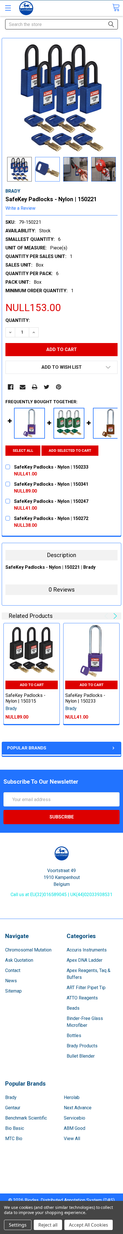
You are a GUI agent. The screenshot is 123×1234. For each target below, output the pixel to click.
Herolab (72, 1097)
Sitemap (13, 991)
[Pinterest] (58, 387)
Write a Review (20, 208)
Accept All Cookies (88, 1225)
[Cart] (116, 7)
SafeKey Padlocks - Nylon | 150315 (25, 698)
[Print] (34, 387)
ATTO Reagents (82, 998)
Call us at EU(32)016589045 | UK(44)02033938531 (61, 894)
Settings (18, 1225)
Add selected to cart (70, 450)
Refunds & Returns (61, 1183)
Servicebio (74, 1118)
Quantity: (17, 320)
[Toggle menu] (8, 8)
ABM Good (74, 1128)
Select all (23, 450)
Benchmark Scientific (26, 1118)
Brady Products (82, 1046)
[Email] (22, 387)
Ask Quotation (19, 960)
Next (114, 616)
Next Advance (78, 1107)
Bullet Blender (81, 1056)
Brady (11, 1097)
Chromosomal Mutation (28, 950)
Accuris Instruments (87, 950)
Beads (73, 1008)
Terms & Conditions (61, 1169)
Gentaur (12, 1107)
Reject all (47, 1225)
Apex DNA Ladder (84, 960)
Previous (107, 616)
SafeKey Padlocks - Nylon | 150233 (85, 698)
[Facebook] (10, 387)
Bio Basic (14, 1128)
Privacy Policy (61, 1190)
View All (72, 1138)
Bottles (74, 1035)
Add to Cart (32, 685)
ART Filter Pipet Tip (86, 987)
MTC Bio (13, 1138)
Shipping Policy (61, 1176)
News (11, 980)
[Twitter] (46, 387)
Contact (12, 970)
